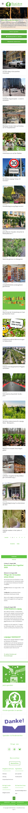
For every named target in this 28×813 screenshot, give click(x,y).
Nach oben (14, 798)
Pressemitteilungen (22, 804)
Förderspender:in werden (15, 36)
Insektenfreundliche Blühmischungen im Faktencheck (13, 340)
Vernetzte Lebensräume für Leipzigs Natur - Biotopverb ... (13, 422)
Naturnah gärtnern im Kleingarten (13, 259)
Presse (14, 559)
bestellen (15, 763)
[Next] (25, 18)
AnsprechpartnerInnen (7, 779)
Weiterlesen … (16, 64)
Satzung (4, 776)
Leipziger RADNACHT (12, 637)
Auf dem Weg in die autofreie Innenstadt (11, 72)
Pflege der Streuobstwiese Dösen (12, 576)
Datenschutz (20, 802)
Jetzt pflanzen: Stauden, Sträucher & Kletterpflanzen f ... (13, 232)
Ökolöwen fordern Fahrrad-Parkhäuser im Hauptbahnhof (13, 126)
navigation (2, 3)
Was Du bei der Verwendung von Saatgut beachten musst (14, 313)
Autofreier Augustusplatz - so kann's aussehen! (13, 99)
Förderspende (18, 776)
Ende (18, 543)
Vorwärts (12, 543)
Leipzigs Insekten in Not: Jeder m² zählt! (12, 531)
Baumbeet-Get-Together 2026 (14, 566)
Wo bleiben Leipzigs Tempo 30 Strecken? (11, 179)
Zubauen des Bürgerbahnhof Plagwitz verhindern (14, 367)
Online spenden (14, 31)
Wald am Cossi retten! (14, 28)
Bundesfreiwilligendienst (21, 790)
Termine (14, 556)
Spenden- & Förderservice (12, 735)
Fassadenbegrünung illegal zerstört (13, 206)
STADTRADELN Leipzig (13, 609)
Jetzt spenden (8, 685)
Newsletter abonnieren (14, 41)
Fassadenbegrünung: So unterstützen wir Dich (14, 504)
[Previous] (3, 18)
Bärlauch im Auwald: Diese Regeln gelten (12, 449)
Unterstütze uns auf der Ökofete (12, 153)
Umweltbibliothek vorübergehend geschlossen (12, 285)
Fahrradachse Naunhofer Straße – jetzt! (13, 394)
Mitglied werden (6, 792)
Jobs (16, 793)
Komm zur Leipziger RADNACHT (13, 28)
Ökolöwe (4, 773)
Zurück (6, 537)
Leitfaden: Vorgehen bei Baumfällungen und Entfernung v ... (13, 476)
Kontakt (13, 802)
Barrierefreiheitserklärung (8, 804)
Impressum (7, 802)
